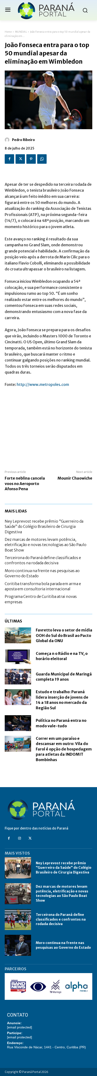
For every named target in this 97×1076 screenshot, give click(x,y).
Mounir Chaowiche (74, 478)
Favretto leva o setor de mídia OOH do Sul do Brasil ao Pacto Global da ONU (64, 635)
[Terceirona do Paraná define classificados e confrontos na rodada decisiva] (18, 919)
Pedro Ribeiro (23, 140)
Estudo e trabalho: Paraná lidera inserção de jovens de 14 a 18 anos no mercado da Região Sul (62, 699)
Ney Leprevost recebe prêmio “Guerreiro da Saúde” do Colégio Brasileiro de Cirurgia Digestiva (44, 526)
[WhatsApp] (42, 159)
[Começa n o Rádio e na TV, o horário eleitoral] (18, 656)
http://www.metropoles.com (43, 384)
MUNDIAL (21, 31)
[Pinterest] (31, 159)
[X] (20, 159)
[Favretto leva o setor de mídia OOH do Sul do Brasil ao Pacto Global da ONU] (18, 635)
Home (8, 31)
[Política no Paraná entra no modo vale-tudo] (18, 723)
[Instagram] (19, 838)
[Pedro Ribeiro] (8, 139)
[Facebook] (9, 159)
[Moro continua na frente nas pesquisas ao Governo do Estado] (18, 945)
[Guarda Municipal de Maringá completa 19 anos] (18, 677)
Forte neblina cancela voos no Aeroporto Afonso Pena (25, 483)
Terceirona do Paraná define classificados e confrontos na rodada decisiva (43, 560)
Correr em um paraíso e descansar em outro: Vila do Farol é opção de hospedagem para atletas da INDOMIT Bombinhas (64, 749)
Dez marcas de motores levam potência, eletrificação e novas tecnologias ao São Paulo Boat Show (45, 544)
